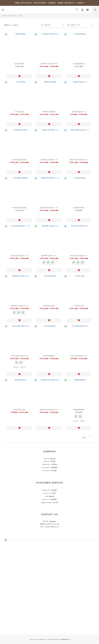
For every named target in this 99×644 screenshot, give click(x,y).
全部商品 (4, 16)
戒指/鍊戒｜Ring (13, 16)
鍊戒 (20, 16)
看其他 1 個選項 (19, 367)
